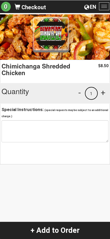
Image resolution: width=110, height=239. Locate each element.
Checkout (33, 7)
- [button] (79, 92)
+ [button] (103, 92)
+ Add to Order (55, 230)
